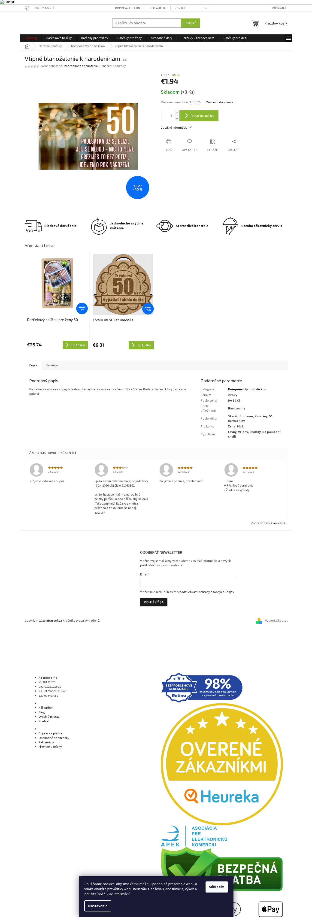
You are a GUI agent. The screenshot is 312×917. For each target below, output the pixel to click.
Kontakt (181, 8)
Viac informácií (118, 894)
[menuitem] (31, 38)
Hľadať (190, 23)
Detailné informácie (174, 127)
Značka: (113, 66)
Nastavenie (97, 905)
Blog (42, 712)
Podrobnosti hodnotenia (81, 66)
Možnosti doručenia (219, 102)
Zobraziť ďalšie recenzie (268, 523)
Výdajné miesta (49, 716)
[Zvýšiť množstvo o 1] (177, 113)
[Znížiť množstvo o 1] (177, 118)
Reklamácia (158, 8)
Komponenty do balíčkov (247, 389)
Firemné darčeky (50, 746)
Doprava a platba (127, 8)
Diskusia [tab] (52, 365)
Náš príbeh (46, 707)
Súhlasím (216, 887)
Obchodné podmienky (54, 738)
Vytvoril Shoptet (276, 620)
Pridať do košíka (202, 116)
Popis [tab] (33, 365)
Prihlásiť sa (154, 602)
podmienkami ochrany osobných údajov (206, 592)
